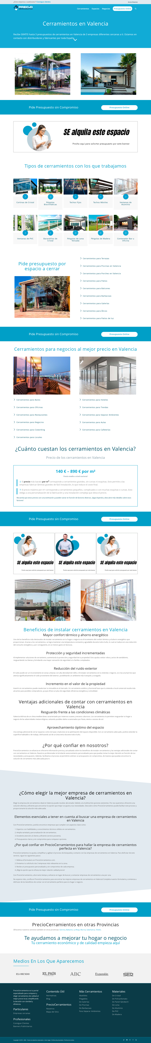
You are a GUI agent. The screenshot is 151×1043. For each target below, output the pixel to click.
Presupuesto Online (119, 107)
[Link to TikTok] (123, 1039)
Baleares (69, 930)
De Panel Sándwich (120, 1002)
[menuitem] (132, 2)
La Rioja (77, 930)
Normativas (51, 995)
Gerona (62, 930)
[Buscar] (136, 8)
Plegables (83, 999)
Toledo (98, 930)
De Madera (117, 1014)
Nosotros (50, 1008)
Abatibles (83, 995)
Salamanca (91, 930)
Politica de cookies (69, 1040)
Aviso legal (47, 1040)
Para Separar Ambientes (89, 1011)
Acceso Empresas (133, 2)
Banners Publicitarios (22, 1026)
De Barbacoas (85, 1008)
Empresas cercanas (21, 1013)
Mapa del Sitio (52, 1012)
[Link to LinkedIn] (136, 1039)
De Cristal (116, 995)
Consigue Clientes (21, 1023)
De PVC (115, 1011)
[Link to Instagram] (129, 1039)
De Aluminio (117, 1008)
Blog (48, 999)
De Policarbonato (119, 999)
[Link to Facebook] (133, 1039)
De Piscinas (84, 1005)
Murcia (83, 930)
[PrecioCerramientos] (23, 8)
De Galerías (84, 1002)
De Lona (115, 1005)
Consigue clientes (43, 2)
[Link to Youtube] (126, 1039)
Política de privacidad (57, 1040)
